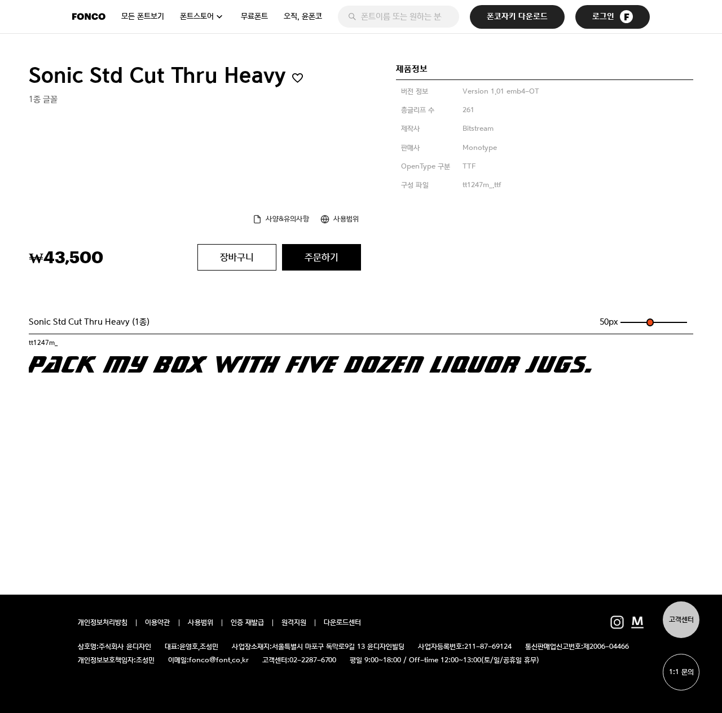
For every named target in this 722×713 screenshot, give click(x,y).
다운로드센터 (342, 622)
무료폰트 (254, 16)
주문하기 (321, 257)
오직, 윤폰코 (303, 16)
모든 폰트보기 (142, 16)
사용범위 (346, 219)
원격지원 (293, 622)
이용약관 (157, 622)
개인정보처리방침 (102, 622)
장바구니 (237, 257)
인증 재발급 (247, 622)
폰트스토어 (197, 16)
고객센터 (681, 619)
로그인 (603, 16)
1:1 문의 (681, 672)
